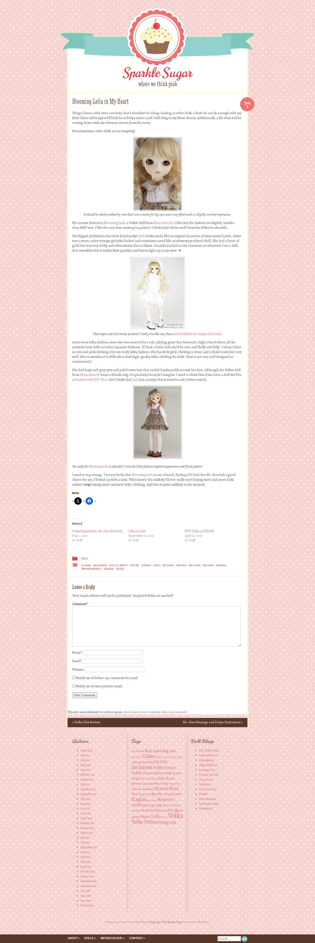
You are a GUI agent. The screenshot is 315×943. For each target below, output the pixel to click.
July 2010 (85, 852)
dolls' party (118, 565)
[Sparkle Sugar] (157, 67)
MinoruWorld (91, 568)
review (136, 810)
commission (161, 757)
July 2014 (85, 760)
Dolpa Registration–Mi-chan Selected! (97, 531)
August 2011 (86, 833)
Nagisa (109, 568)
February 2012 (87, 823)
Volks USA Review (86, 722)
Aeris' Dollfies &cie (209, 750)
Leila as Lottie (137, 531)
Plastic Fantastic (208, 789)
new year (151, 800)
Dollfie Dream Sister (147, 773)
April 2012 (85, 813)
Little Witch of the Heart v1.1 (164, 784)
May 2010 (85, 862)
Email (76, 661)
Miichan (208, 565)
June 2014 (85, 765)
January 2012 (87, 828)
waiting (161, 822)
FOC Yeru (100, 379)
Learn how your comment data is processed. (155, 712)
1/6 (133, 751)
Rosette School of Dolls (160, 810)
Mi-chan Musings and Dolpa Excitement (213, 722)
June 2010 (85, 857)
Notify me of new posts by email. (99, 686)
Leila (141, 236)
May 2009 (85, 900)
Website (78, 669)
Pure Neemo (171, 805)
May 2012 (85, 808)
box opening (157, 750)
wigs (172, 822)
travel (165, 817)
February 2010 (87, 871)
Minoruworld (163, 222)
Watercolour (111, 938)
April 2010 (85, 867)
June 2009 (85, 896)
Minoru (221, 565)
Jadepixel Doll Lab (208, 765)
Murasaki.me (206, 779)
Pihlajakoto (205, 784)
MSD (179, 794)
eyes (155, 778)
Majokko (136, 789)
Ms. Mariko (166, 794)
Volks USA (142, 821)
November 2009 (88, 886)
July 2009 (85, 891)
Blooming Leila (114, 222)
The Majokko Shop (208, 804)
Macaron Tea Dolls (208, 775)
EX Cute (146, 778)
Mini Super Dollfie (144, 794)
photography (152, 805)
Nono (120, 568)
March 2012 (86, 818)
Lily (144, 784)
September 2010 (88, 847)
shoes (135, 816)
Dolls (89, 938)
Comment (80, 604)
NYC (171, 800)
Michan (181, 565)
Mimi (174, 788)
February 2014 (87, 775)
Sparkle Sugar (157, 72)
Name (77, 652)
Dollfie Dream (164, 767)
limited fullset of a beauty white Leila (198, 334)
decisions (100, 565)
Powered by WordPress (196, 922)
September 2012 (88, 794)
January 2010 (87, 876)
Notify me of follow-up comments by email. (107, 678)
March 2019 (86, 750)
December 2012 (88, 789)
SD (181, 810)
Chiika (172, 751)
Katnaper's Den (207, 770)
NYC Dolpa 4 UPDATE (199, 531)
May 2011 (85, 842)
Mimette (161, 788)
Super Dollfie (150, 816)
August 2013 (86, 779)
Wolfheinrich (206, 808)
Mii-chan (194, 565)
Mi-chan (168, 565)
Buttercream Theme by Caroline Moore (127, 922)
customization (142, 761)
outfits (137, 805)
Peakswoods (83, 379)
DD (157, 762)
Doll (85, 558)
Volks (175, 815)
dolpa (134, 565)
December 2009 (88, 881)
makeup (148, 788)
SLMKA (203, 794)
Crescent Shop (175, 757)
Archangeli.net (206, 760)
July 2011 (84, 837)
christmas (136, 757)
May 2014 (85, 770)
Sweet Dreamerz (207, 799)
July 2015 (85, 755)
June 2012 (85, 804)
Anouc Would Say (208, 755)
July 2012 (85, 799)
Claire (86, 565)
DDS (163, 762)
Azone (140, 751)
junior (146, 565)
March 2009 (86, 905)
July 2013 (85, 784)
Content (136, 938)
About (72, 938)
